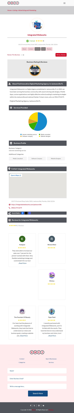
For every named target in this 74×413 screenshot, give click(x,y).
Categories (22, 362)
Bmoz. (34, 410)
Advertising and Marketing (27, 10)
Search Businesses (51, 359)
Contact (30, 49)
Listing (15, 10)
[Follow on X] (35, 405)
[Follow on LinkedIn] (43, 405)
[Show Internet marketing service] (28, 134)
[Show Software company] (26, 136)
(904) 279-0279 (16, 208)
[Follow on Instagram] (39, 405)
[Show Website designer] (44, 136)
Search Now (38, 393)
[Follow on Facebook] (30, 405)
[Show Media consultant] (44, 134)
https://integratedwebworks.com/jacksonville (26, 204)
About (24, 49)
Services (51, 362)
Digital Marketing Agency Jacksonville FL (25, 101)
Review (49, 49)
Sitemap (50, 410)
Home (9, 10)
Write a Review (61, 55)
